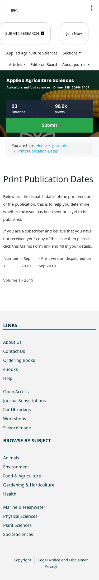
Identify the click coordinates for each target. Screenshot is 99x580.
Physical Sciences (20, 516)
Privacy (51, 566)
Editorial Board (44, 64)
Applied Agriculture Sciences (32, 53)
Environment (16, 467)
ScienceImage (17, 428)
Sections (70, 53)
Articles (15, 64)
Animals (11, 458)
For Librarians (17, 410)
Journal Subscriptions (24, 401)
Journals (59, 145)
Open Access (16, 392)
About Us (12, 342)
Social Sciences (18, 534)
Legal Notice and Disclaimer (63, 559)
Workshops (14, 419)
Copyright (22, 559)
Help (7, 378)
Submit (49, 125)
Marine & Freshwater (24, 507)
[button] (92, 8)
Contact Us (14, 351)
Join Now (74, 33)
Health (9, 494)
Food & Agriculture (22, 476)
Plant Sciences (17, 525)
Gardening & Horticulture (28, 485)
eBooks (10, 369)
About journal (74, 64)
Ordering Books (19, 360)
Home (41, 145)
